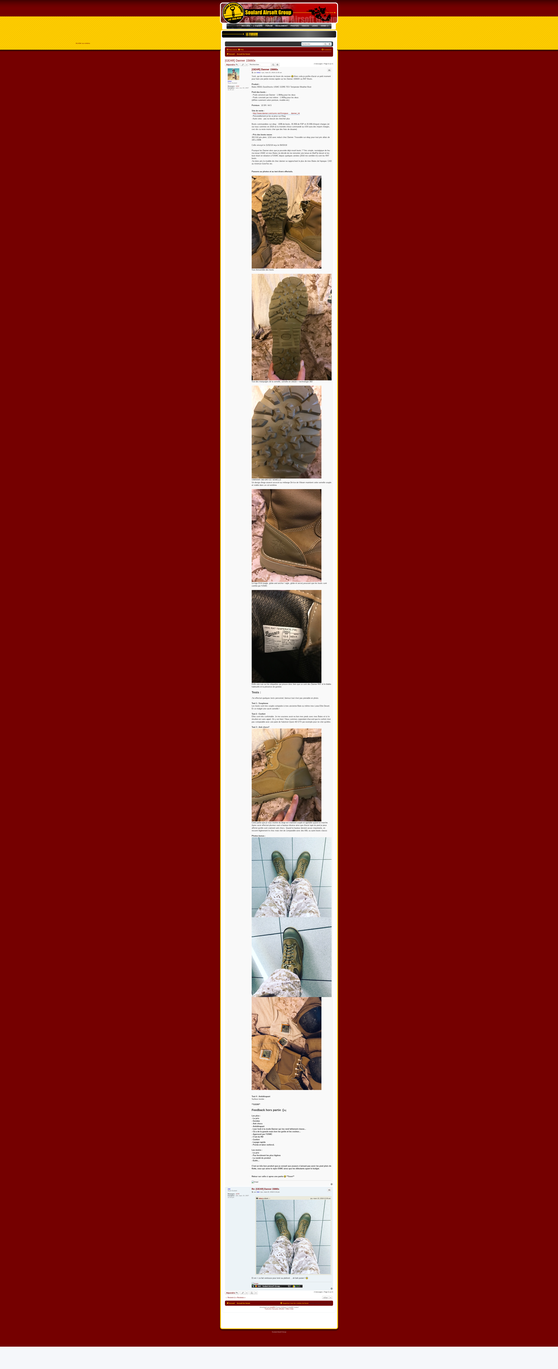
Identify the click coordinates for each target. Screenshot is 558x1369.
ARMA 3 (324, 26)
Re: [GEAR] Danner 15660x (265, 1189)
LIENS (315, 26)
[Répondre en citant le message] (329, 70)
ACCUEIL (246, 26)
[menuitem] (241, 49)
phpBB (272, 1307)
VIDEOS (305, 26)
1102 (237, 86)
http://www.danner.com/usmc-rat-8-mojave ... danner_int (276, 113)
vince (230, 81)
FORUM (269, 26)
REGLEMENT (282, 26)
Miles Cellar (290, 1309)
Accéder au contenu (83, 43)
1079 (237, 1194)
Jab (229, 1189)
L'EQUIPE (258, 26)
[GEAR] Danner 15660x (240, 60)
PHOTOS (295, 26)
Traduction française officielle (274, 1309)
